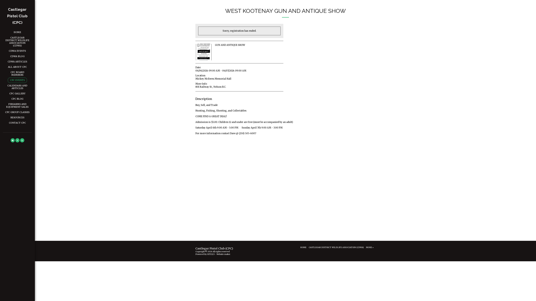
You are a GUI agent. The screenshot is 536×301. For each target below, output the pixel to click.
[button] (13, 140)
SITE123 (211, 254)
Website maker (223, 254)
